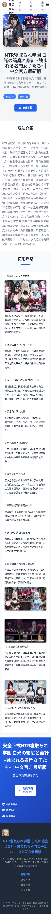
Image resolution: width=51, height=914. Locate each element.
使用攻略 (25, 885)
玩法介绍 (25, 880)
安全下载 (27, 107)
